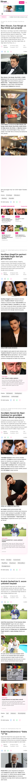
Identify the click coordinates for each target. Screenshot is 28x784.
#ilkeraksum (17, 195)
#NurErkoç (4, 198)
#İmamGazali (12, 563)
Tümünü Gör (24, 206)
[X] (5, 52)
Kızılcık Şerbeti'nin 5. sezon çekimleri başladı (20, 236)
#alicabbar (8, 559)
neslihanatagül (14, 396)
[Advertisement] (14, 172)
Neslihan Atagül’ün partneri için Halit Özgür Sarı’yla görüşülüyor (7, 219)
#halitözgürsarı (18, 393)
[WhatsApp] (8, 52)
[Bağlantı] (11, 52)
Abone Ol (22, 2)
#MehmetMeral (21, 563)
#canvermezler (16, 559)
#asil (7, 713)
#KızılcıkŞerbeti (21, 713)
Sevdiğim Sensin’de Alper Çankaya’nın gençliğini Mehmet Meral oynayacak (7, 237)
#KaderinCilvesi (5, 396)
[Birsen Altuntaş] (5, 2)
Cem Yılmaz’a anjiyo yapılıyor (10, 378)
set (2, 716)
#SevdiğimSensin (6, 566)
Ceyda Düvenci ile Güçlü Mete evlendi (12, 699)
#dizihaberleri (9, 393)
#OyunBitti (11, 198)
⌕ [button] (26, 2)
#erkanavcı (13, 713)
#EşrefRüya (4, 563)
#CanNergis (9, 195)
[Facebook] (2, 52)
